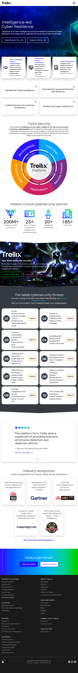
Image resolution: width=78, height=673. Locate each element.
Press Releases (46, 605)
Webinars (44, 610)
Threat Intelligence (8, 589)
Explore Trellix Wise (11, 274)
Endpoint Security (7, 582)
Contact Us (44, 621)
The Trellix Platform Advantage (12, 608)
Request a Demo (36, 40)
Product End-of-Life (8, 629)
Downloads (5, 626)
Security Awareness (8, 647)
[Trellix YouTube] (72, 662)
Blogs (42, 608)
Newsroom (44, 603)
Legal (36, 663)
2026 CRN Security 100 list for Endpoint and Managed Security (13, 485)
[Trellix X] (75, 662)
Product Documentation (10, 624)
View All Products (8, 597)
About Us (44, 584)
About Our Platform (8, 605)
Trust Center (6, 650)
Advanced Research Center (11, 642)
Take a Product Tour (12, 40)
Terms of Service (45, 663)
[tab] (33, 459)
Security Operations (8, 595)
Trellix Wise (5, 610)
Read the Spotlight (22, 453)
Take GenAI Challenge (34, 274)
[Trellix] (3, 661)
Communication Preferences (11, 631)
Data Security (6, 584)
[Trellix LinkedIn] (69, 662)
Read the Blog (14, 75)
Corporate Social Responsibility (51, 595)
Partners (43, 589)
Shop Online (45, 631)
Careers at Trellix (46, 592)
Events (43, 613)
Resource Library (7, 639)
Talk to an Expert (28, 564)
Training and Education (9, 645)
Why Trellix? (45, 582)
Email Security (6, 592)
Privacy (29, 663)
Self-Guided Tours (8, 652)
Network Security (7, 587)
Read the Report (66, 73)
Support (4, 621)
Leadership (44, 587)
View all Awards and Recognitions (38, 540)
